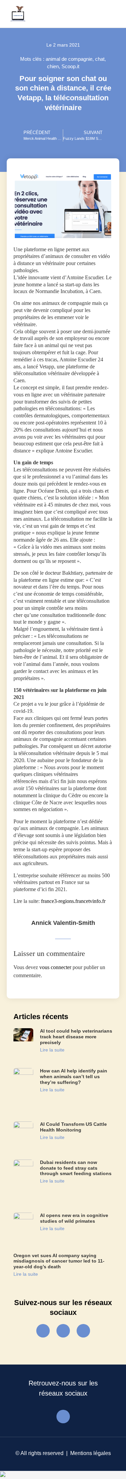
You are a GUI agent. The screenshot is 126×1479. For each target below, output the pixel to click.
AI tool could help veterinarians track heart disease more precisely (76, 1036)
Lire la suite (52, 1050)
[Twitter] (63, 1331)
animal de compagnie (69, 59)
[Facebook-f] (43, 1331)
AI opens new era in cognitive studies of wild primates (74, 1218)
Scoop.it (70, 66)
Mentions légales (90, 1453)
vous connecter (55, 967)
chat (99, 59)
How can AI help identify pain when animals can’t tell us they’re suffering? (73, 1076)
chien (53, 66)
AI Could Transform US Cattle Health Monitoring (73, 1127)
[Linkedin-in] (83, 1331)
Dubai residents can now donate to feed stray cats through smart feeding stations (76, 1168)
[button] (110, 13)
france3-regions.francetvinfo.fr (73, 901)
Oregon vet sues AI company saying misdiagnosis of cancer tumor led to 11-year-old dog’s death (58, 1261)
